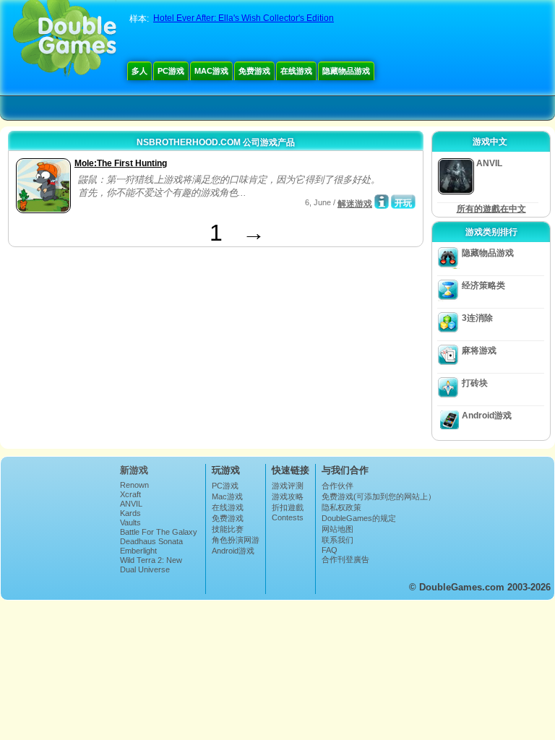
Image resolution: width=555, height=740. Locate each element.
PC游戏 (171, 70)
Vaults (130, 522)
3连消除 (477, 318)
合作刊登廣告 (345, 559)
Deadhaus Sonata (151, 541)
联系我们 (337, 539)
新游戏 (134, 470)
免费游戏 (254, 70)
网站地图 (337, 529)
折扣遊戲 (288, 507)
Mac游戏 (211, 70)
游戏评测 (288, 485)
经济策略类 (483, 285)
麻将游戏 (479, 350)
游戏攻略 (288, 496)
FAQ (329, 550)
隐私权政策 (341, 507)
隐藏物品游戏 (346, 70)
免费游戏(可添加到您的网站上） (379, 496)
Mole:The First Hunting (120, 163)
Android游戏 (487, 415)
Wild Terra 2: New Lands (151, 564)
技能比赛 (228, 529)
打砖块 (475, 383)
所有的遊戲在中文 (491, 209)
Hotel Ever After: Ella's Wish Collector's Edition (243, 18)
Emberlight (138, 550)
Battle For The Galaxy (158, 532)
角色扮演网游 (235, 539)
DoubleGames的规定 (359, 518)
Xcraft (130, 494)
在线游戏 (296, 70)
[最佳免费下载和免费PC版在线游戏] (64, 39)
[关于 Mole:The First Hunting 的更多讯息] (381, 201)
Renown (134, 485)
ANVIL (131, 503)
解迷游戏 (354, 204)
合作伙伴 (337, 485)
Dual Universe (145, 569)
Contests (288, 517)
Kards (130, 513)
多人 (139, 70)
